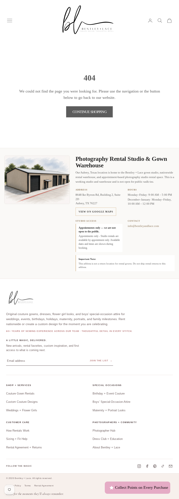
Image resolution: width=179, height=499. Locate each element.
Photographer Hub (104, 430)
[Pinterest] (155, 466)
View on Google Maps (96, 211)
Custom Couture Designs (22, 401)
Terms (27, 485)
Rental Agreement (44, 485)
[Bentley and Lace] (22, 298)
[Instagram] (139, 466)
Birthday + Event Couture (109, 393)
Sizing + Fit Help (16, 439)
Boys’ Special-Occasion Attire (111, 401)
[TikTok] (162, 466)
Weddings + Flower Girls (21, 410)
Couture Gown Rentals (20, 393)
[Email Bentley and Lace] (170, 466)
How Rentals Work (17, 430)
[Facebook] (147, 466)
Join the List (101, 360)
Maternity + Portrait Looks (109, 410)
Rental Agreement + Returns (24, 447)
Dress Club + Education (108, 439)
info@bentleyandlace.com (143, 226)
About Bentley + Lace (106, 447)
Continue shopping (89, 112)
